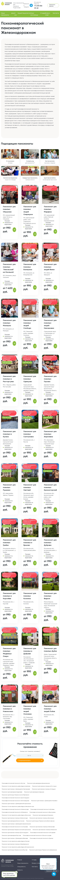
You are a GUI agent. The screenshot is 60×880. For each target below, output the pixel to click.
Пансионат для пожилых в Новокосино (9, 708)
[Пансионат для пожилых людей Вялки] (55, 287)
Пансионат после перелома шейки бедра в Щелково (16, 786)
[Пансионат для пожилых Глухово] (55, 401)
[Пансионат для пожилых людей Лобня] (55, 729)
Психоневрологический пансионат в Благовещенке (15, 800)
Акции (20, 13)
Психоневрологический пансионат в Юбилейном (15, 812)
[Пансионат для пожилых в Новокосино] (14, 729)
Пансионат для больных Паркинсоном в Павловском (15, 795)
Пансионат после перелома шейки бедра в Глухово (15, 841)
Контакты (56, 13)
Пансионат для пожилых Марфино (50, 209)
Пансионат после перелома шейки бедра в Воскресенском (18, 847)
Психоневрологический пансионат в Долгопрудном (15, 797)
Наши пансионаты (5, 14)
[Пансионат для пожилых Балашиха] (35, 287)
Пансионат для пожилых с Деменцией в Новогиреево (16, 789)
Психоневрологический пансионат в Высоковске (42, 812)
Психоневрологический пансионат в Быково (41, 838)
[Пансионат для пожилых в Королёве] (14, 616)
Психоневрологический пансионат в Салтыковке (15, 826)
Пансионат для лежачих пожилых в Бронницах (42, 818)
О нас (15, 14)
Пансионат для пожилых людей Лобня (50, 708)
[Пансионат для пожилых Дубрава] (55, 563)
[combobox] (30, 756)
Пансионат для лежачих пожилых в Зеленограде (15, 818)
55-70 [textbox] (29, 755)
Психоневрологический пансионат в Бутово (13, 783)
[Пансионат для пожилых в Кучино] (14, 454)
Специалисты (26, 13)
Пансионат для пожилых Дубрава (50, 542)
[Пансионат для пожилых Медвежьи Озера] (14, 676)
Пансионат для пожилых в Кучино (9, 434)
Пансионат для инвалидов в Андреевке (12, 792)
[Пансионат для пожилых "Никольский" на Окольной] (14, 290)
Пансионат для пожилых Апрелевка (50, 434)
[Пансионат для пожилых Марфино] (55, 231)
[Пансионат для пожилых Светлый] (35, 509)
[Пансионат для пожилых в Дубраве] (35, 673)
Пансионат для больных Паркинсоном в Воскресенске (16, 829)
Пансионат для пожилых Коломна (29, 596)
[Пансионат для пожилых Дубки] (55, 670)
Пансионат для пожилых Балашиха (29, 267)
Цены (12, 13)
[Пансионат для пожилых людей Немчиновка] (55, 346)
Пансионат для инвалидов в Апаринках (43, 815)
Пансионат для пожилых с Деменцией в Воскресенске (16, 803)
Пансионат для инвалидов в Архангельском (38, 783)
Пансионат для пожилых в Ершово (29, 542)
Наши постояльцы (34, 14)
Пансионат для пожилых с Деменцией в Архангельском (16, 824)
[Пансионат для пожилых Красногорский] (55, 509)
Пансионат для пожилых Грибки (9, 542)
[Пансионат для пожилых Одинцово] (35, 401)
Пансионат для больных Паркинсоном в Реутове (14, 850)
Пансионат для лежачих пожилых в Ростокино (44, 786)
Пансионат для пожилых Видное (50, 596)
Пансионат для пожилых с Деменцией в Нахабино (44, 800)
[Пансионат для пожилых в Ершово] (35, 563)
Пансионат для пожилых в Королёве (9, 596)
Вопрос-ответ (47, 14)
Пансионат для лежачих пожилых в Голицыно (44, 789)
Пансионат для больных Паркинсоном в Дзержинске (43, 850)
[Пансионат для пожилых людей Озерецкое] (35, 234)
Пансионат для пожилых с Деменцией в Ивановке (15, 838)
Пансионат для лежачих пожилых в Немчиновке (42, 826)
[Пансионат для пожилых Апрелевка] (55, 454)
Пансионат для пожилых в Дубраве (29, 651)
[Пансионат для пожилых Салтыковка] (35, 454)
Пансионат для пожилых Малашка (9, 323)
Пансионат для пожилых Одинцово (29, 379)
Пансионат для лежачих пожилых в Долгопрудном (15, 832)
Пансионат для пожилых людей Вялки (50, 267)
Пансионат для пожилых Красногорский (50, 487)
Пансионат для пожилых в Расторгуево (9, 379)
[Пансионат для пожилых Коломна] (35, 616)
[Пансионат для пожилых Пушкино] (14, 508)
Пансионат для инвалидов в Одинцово (34, 792)
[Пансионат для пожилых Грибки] (14, 563)
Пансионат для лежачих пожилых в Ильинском (45, 829)
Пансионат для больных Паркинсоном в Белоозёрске (40, 821)
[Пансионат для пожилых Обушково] (14, 229)
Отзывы (42, 13)
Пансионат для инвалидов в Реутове (11, 835)
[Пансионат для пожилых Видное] (55, 618)
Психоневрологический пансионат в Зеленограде (15, 809)
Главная (19, 860)
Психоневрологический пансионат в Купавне (42, 809)
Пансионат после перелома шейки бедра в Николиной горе (18, 806)
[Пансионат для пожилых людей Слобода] (35, 346)
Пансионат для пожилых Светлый (29, 487)
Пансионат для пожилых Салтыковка (29, 434)
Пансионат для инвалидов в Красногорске (13, 821)
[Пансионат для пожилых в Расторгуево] (14, 399)
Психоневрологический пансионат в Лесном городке (37, 835)
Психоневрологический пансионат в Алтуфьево (42, 832)
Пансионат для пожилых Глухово (50, 379)
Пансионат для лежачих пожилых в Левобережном (15, 844)
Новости (20, 870)
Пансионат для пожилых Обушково (9, 209)
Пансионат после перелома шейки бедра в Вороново (16, 815)
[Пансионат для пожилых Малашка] (14, 343)
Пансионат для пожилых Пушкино (9, 487)
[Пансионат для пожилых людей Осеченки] (35, 732)
